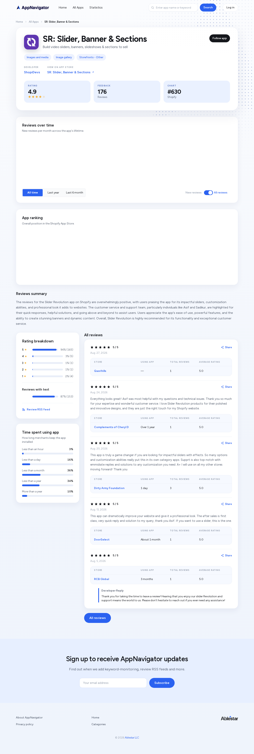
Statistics (96, 7)
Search (208, 7)
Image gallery (64, 57)
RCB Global (101, 579)
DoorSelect (102, 539)
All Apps (78, 7)
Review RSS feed (38, 409)
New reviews (193, 192)
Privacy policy (25, 724)
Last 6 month (74, 192)
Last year (53, 192)
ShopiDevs (32, 72)
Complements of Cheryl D (111, 427)
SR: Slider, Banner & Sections (68, 72)
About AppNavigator (29, 717)
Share (228, 347)
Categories (98, 724)
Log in (230, 7)
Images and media (37, 57)
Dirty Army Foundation (109, 488)
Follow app (220, 38)
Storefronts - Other (91, 57)
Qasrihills (100, 371)
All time (32, 192)
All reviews (220, 192)
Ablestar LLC (132, 737)
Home (63, 7)
